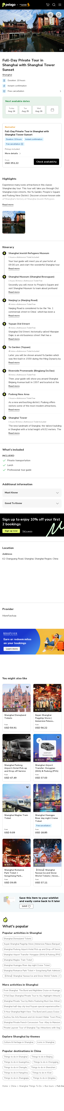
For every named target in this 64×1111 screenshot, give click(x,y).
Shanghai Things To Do (30, 1086)
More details (11, 153)
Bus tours (49, 1086)
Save (24, 906)
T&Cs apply (27, 531)
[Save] (27, 687)
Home (5, 1086)
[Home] (16, 4)
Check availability (46, 161)
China (13, 1086)
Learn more (12, 648)
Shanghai (7, 74)
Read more (7, 204)
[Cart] (48, 4)
